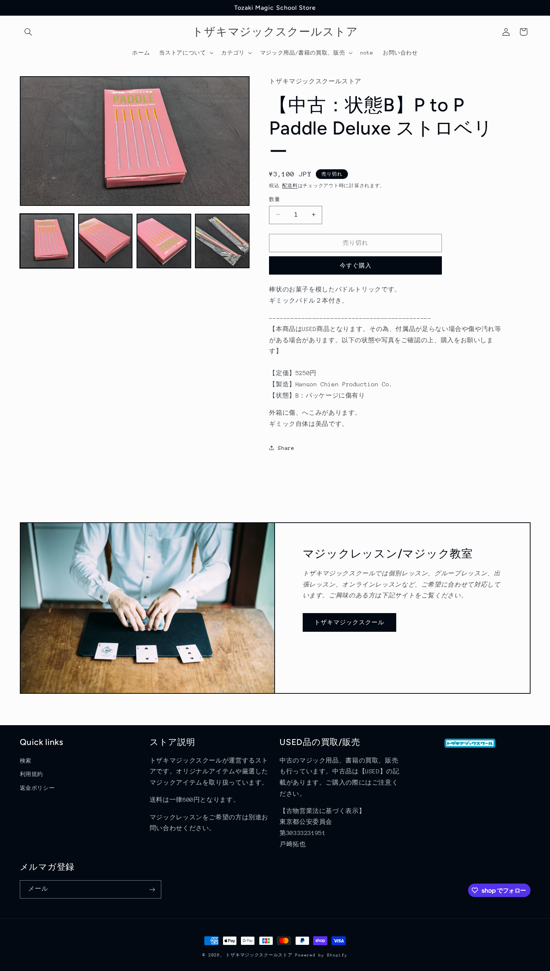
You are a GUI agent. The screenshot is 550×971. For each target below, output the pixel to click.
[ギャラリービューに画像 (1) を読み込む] (47, 241)
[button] (28, 31)
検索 (25, 761)
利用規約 (31, 774)
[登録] (152, 889)
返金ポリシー (37, 788)
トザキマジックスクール (349, 622)
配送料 (289, 185)
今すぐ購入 (356, 265)
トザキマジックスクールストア (259, 955)
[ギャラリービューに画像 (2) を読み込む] (105, 241)
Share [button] (286, 448)
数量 (274, 199)
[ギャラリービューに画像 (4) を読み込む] (222, 241)
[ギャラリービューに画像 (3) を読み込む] (164, 241)
